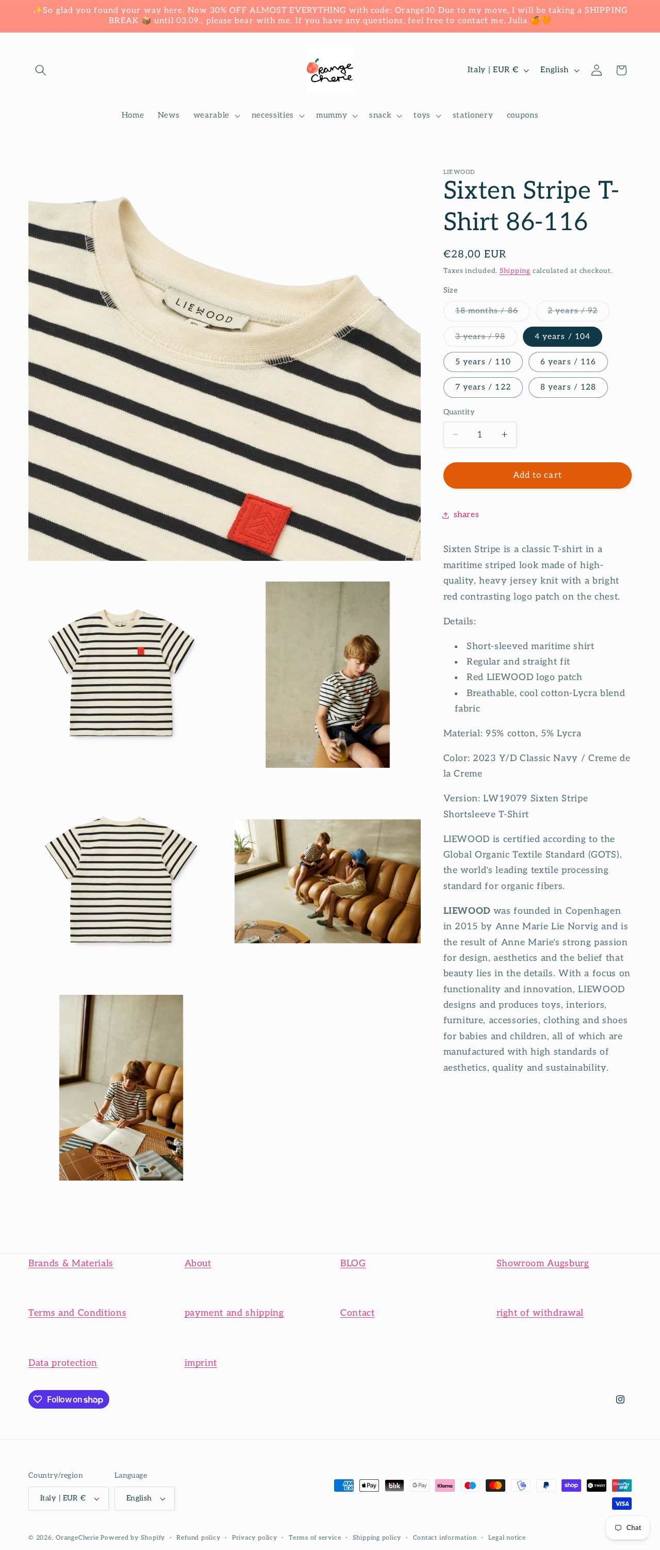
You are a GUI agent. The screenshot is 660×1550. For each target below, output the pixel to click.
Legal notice (507, 1538)
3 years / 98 (486, 338)
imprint (201, 1363)
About (198, 1263)
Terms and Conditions (77, 1312)
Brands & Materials (70, 1263)
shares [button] (467, 515)
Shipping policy (377, 1538)
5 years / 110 (483, 361)
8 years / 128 (568, 387)
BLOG (353, 1263)
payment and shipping (234, 1312)
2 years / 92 (578, 313)
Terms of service (315, 1538)
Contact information (445, 1538)
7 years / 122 (483, 387)
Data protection (62, 1363)
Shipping (515, 270)
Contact (357, 1312)
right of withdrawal (540, 1312)
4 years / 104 (562, 336)
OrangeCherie (77, 1538)
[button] (40, 70)
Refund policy (198, 1538)
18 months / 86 (492, 313)
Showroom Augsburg (543, 1263)
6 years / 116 (568, 361)
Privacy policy (254, 1538)
